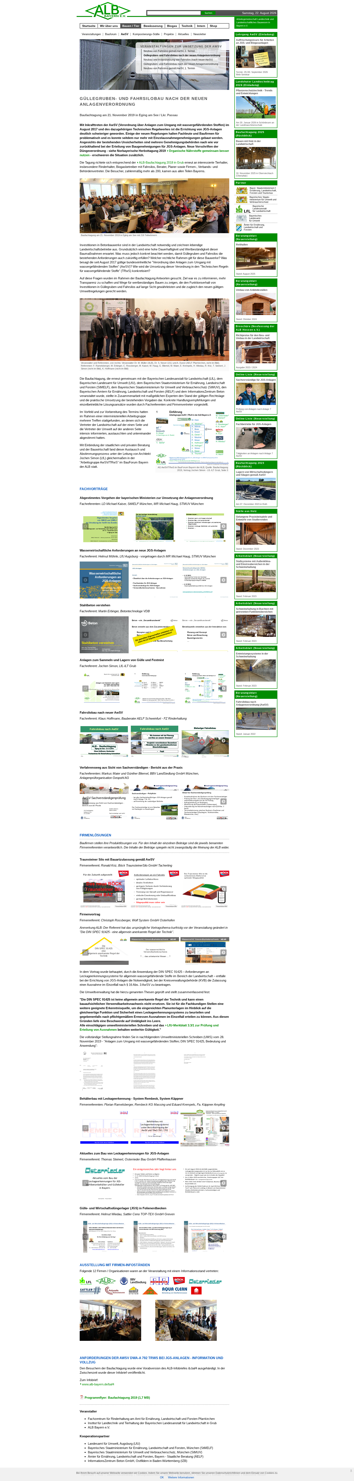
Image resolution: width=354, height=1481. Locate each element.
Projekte (169, 34)
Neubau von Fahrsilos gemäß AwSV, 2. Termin (169, 51)
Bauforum (111, 34)
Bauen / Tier (130, 26)
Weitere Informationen (181, 1477)
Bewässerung (153, 26)
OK (162, 1477)
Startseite (88, 26)
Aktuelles (183, 34)
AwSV (124, 34)
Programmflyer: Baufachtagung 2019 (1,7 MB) (117, 1397)
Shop (213, 26)
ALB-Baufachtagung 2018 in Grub (161, 162)
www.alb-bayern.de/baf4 (98, 1384)
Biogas (172, 26)
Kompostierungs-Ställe (146, 34)
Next (223, 526)
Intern (201, 26)
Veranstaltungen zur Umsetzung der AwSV (181, 46)
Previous (85, 526)
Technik (187, 26)
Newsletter (199, 34)
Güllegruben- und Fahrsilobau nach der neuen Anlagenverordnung (181, 64)
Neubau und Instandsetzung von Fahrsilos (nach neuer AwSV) (178, 59)
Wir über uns (109, 26)
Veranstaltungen (91, 34)
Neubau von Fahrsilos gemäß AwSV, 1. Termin (169, 68)
